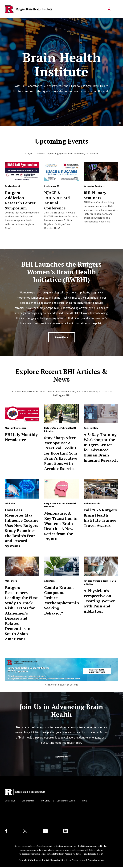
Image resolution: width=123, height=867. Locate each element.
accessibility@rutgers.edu (33, 854)
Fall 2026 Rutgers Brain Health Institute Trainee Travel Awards (100, 517)
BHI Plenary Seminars (95, 195)
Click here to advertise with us (61, 684)
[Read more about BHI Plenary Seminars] (101, 171)
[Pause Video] (120, 123)
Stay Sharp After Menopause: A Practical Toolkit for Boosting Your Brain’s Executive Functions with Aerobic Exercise (61, 453)
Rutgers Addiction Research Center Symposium (20, 200)
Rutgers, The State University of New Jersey (52, 860)
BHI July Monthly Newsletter (21, 437)
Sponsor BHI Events (66, 800)
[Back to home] (25, 792)
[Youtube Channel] (45, 831)
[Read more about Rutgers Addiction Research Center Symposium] (22, 171)
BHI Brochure (28, 800)
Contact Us (10, 800)
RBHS (84, 800)
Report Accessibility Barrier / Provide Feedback (78, 854)
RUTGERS (45, 800)
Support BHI (61, 756)
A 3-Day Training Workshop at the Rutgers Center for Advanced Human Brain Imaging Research (101, 447)
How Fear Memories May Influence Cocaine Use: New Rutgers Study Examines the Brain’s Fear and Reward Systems (21, 528)
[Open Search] (109, 9)
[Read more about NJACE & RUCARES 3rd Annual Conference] (61, 171)
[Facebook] (6, 831)
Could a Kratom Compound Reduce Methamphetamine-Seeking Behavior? (63, 600)
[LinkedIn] (65, 831)
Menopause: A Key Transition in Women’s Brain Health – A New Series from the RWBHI (61, 526)
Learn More (61, 337)
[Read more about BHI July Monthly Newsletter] (22, 413)
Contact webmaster (96, 860)
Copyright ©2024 (25, 860)
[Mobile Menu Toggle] (116, 9)
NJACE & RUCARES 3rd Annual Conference (57, 200)
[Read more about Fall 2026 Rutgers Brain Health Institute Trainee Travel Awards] (101, 489)
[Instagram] (25, 831)
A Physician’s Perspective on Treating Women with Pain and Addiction (100, 601)
